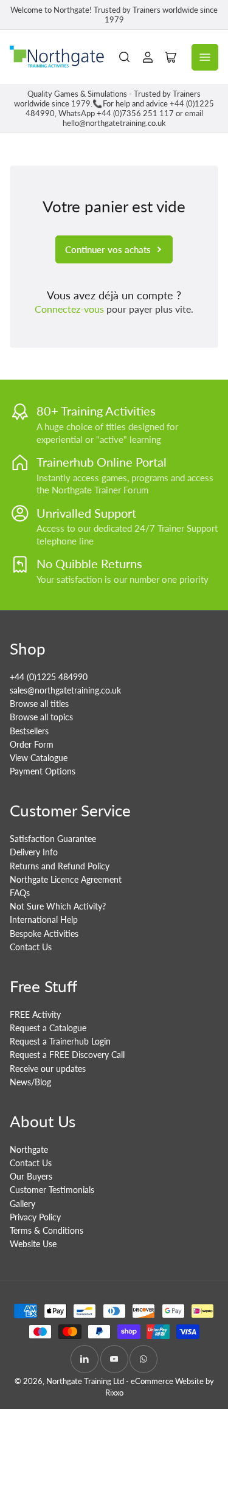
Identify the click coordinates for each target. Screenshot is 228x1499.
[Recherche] (124, 57)
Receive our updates (48, 1068)
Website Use (33, 1244)
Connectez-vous (69, 309)
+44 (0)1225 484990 (49, 677)
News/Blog (30, 1082)
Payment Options (42, 771)
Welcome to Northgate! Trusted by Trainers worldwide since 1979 (114, 14)
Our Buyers (31, 1176)
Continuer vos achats (108, 249)
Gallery (22, 1203)
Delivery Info (34, 852)
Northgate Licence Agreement (66, 879)
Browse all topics (41, 717)
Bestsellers (29, 731)
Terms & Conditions (46, 1230)
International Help (44, 919)
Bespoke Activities (44, 933)
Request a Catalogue (48, 1028)
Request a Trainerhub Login (60, 1041)
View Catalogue (38, 758)
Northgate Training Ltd (85, 1381)
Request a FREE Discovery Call (67, 1054)
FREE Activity (35, 1014)
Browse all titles (39, 703)
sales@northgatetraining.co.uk (65, 690)
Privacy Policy (35, 1217)
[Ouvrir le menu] (205, 57)
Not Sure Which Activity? (58, 906)
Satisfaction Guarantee (53, 838)
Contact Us (31, 947)
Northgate (29, 1149)
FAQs (20, 893)
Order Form (32, 744)
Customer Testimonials (52, 1189)
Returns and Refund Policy (59, 866)
